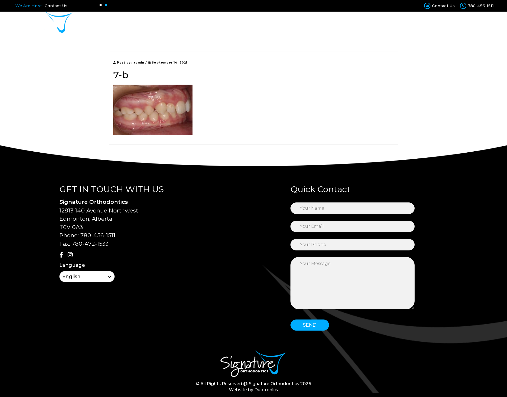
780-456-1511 (481, 5)
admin (138, 62)
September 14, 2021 (169, 62)
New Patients (282, 23)
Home (172, 23)
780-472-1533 (90, 243)
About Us (197, 23)
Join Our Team (406, 23)
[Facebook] (62, 255)
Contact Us (56, 5)
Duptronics (266, 389)
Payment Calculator (327, 23)
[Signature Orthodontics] (43, 23)
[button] (101, 5)
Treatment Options (237, 23)
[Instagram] (71, 255)
